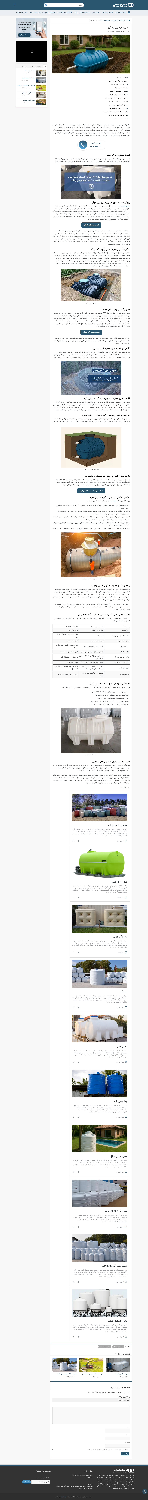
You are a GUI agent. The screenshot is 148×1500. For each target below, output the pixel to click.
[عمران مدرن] (123, 5)
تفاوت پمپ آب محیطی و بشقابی (92, 1374)
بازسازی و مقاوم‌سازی (48, 12)
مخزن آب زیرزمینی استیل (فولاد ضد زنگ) (118, 84)
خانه (127, 20)
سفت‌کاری (95, 12)
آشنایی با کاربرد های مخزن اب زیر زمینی (118, 91)
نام (129, 1427)
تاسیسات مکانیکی (105, 20)
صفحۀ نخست (129, 12)
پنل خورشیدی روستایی (29, 100)
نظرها (31, 67)
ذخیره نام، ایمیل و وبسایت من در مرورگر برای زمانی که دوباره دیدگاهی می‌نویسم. (108, 1450)
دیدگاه (128, 1405)
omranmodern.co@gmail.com (83, 1475)
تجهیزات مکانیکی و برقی (81, 12)
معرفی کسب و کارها (21, 12)
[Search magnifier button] (46, 5)
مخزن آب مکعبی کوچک (122, 1374)
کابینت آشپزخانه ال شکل (28, 93)
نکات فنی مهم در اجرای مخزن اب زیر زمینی (117, 115)
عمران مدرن (63, 1497)
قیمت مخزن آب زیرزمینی (121, 77)
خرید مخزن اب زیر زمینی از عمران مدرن (118, 119)
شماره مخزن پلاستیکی (118, 1347)
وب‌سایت (127, 1442)
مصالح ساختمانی (106, 12)
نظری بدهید (117, 31)
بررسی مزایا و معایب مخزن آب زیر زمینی (118, 108)
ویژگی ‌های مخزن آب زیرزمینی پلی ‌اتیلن (118, 81)
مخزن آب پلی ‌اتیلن (124, 206)
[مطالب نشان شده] (15, 5)
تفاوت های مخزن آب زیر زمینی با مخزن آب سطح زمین (115, 112)
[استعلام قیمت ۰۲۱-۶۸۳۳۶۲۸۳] (144, 1491)
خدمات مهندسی (119, 12)
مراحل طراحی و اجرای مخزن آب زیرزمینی (118, 105)
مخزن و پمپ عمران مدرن (105, 1347)
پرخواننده (38, 67)
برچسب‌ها (24, 67)
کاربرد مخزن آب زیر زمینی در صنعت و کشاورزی (116, 101)
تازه (45, 67)
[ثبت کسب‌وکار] (31, 28)
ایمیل (128, 1435)
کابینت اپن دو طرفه (30, 71)
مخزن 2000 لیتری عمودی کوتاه (67, 1374)
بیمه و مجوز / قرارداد (35, 12)
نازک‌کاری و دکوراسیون (64, 12)
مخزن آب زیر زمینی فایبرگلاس (120, 88)
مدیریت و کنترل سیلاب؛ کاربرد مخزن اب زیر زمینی (116, 98)
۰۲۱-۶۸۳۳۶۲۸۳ (88, 1478)
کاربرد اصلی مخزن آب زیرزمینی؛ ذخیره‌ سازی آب (116, 95)
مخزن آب (113, 501)
